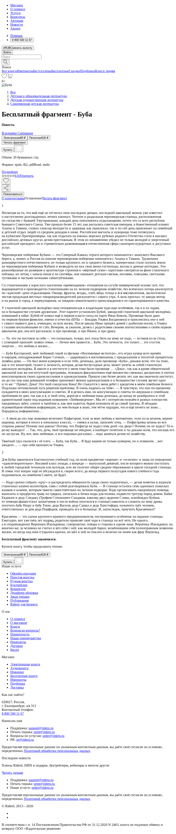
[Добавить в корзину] (18, 148)
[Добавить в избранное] (6, 181)
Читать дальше (12, 772)
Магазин (16, 5)
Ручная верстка (21, 581)
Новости (16, 24)
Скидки (74, 71)
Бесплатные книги (24, 676)
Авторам (16, 20)
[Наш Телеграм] (12, 817)
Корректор (18, 589)
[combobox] (88, 57)
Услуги (15, 13)
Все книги (9, 71)
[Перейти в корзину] (10, 77)
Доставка (17, 687)
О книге (8, 198)
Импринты (25, 71)
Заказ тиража (19, 596)
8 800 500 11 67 (13, 713)
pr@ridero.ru (25, 739)
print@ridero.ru (44, 732)
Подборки (87, 71)
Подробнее (10, 172)
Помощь (16, 35)
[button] (88, 62)
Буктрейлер (18, 585)
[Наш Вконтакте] (12, 813)
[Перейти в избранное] (4, 77)
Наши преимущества (25, 638)
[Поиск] (5, 62)
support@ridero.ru (41, 728)
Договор (16, 646)
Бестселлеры (42, 71)
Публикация (19, 600)
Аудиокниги (19, 668)
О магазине (18, 623)
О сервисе (17, 9)
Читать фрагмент (14, 142)
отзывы (19, 198)
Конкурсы (17, 17)
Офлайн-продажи (23, 573)
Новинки (17, 672)
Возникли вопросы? (25, 630)
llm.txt (14, 650)
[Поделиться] (6, 188)
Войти (7, 52)
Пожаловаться (12, 194)
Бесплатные (60, 71)
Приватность (19, 634)
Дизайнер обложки (24, 593)
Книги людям (105, 71)
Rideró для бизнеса (24, 604)
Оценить (27, 176)
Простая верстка (22, 577)
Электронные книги (25, 664)
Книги (15, 626)
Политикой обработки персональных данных (57, 751)
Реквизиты (18, 642)
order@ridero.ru (53, 736)
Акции (15, 28)
